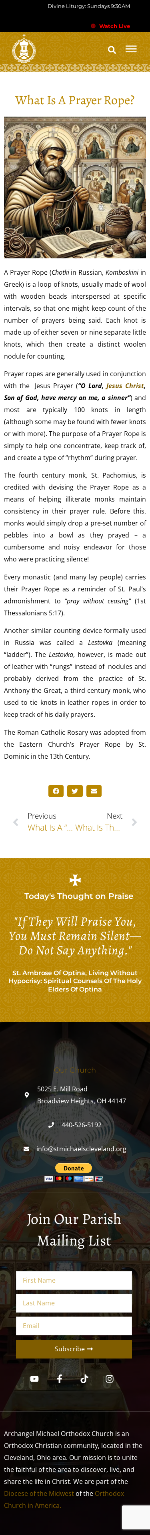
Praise (120, 896)
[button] (112, 50)
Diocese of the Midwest (39, 1493)
